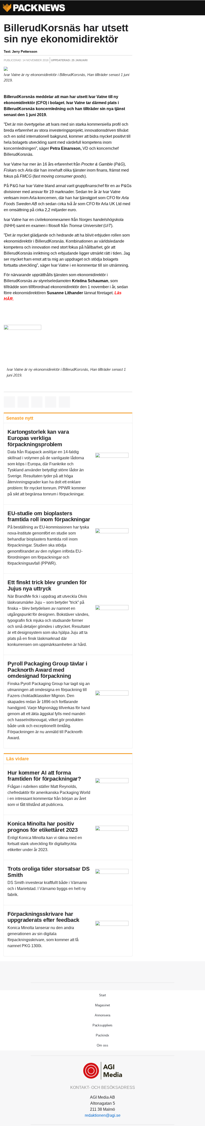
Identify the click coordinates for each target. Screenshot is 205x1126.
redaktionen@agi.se (102, 1115)
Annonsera (102, 1015)
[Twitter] (103, 971)
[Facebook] (91, 971)
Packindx (102, 1035)
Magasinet (102, 1005)
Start (102, 995)
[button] (187, 8)
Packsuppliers (102, 1025)
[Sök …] (196, 8)
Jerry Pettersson (24, 51)
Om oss (102, 1045)
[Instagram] (114, 971)
